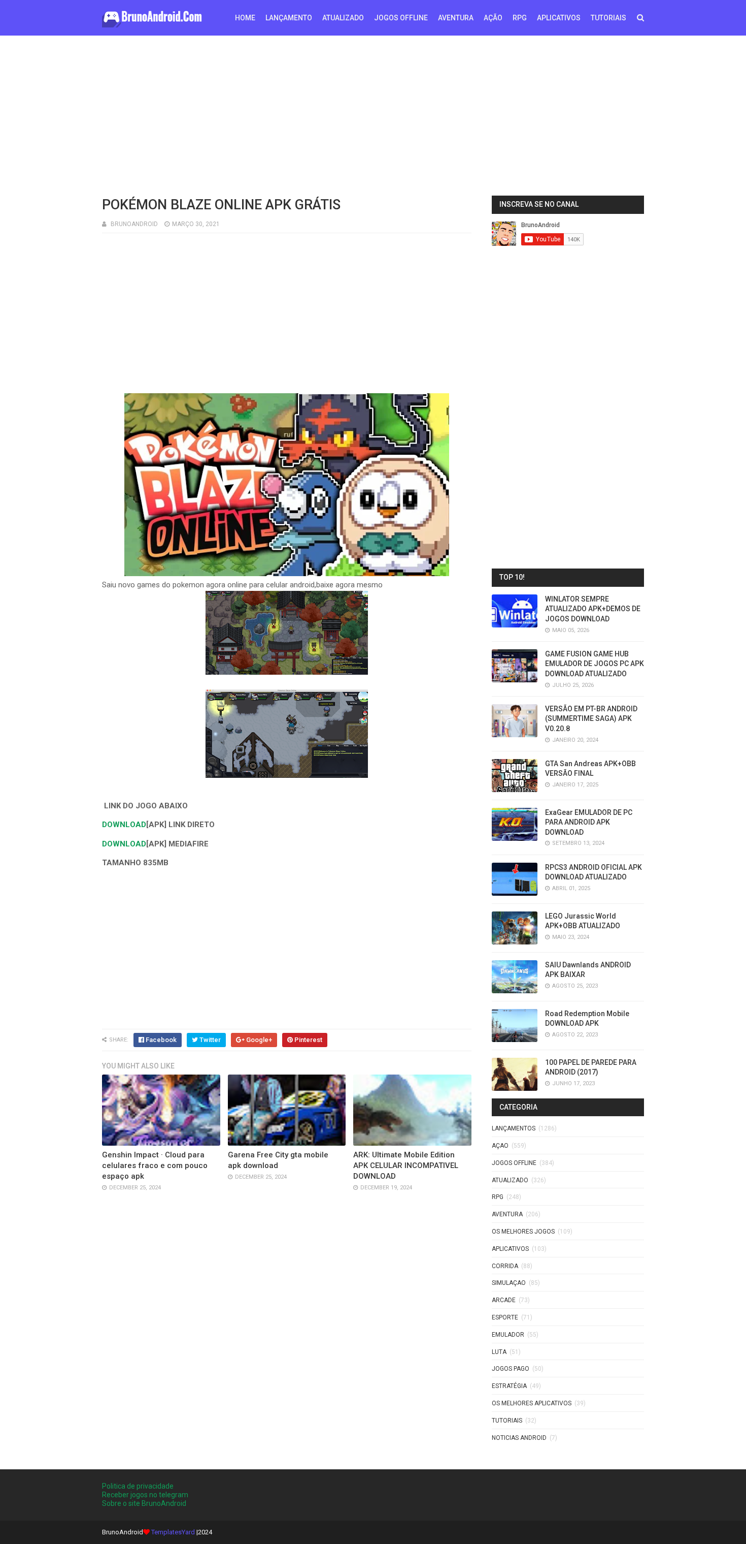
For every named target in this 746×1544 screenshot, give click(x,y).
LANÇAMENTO (288, 18)
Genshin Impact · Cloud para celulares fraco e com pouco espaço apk (155, 1165)
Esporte (505, 1317)
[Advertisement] (373, 114)
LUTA (499, 1352)
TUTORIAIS (608, 18)
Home (245, 18)
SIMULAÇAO (509, 1282)
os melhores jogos (523, 1231)
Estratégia (509, 1386)
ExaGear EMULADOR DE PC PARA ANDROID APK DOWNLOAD (588, 822)
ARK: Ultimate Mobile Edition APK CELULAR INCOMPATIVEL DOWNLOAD (405, 1165)
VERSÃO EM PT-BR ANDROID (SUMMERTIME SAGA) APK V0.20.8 (591, 719)
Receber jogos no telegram (145, 1495)
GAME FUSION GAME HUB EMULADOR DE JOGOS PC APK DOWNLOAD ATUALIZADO (594, 664)
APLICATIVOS (559, 18)
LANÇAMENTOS (513, 1128)
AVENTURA (455, 18)
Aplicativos (510, 1248)
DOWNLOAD (124, 824)
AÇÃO (493, 18)
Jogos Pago (510, 1368)
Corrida (505, 1266)
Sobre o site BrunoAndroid (144, 1503)
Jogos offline (514, 1163)
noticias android (519, 1437)
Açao (500, 1145)
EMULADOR (508, 1334)
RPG (520, 18)
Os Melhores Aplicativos (531, 1403)
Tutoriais (507, 1420)
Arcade (504, 1300)
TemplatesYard (173, 1532)
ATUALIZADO (343, 18)
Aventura (507, 1214)
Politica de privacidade (138, 1486)
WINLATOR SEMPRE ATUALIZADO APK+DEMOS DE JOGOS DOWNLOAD (592, 609)
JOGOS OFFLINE (401, 18)
